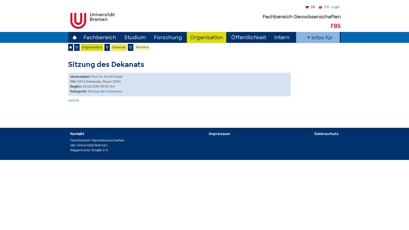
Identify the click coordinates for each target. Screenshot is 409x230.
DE (313, 7)
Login (335, 7)
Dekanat (119, 47)
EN (326, 7)
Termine (142, 47)
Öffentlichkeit (248, 38)
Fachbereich (100, 38)
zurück (73, 100)
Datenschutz (326, 134)
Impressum (219, 134)
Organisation (206, 38)
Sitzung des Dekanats (104, 91)
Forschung (168, 38)
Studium (135, 38)
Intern (281, 38)
